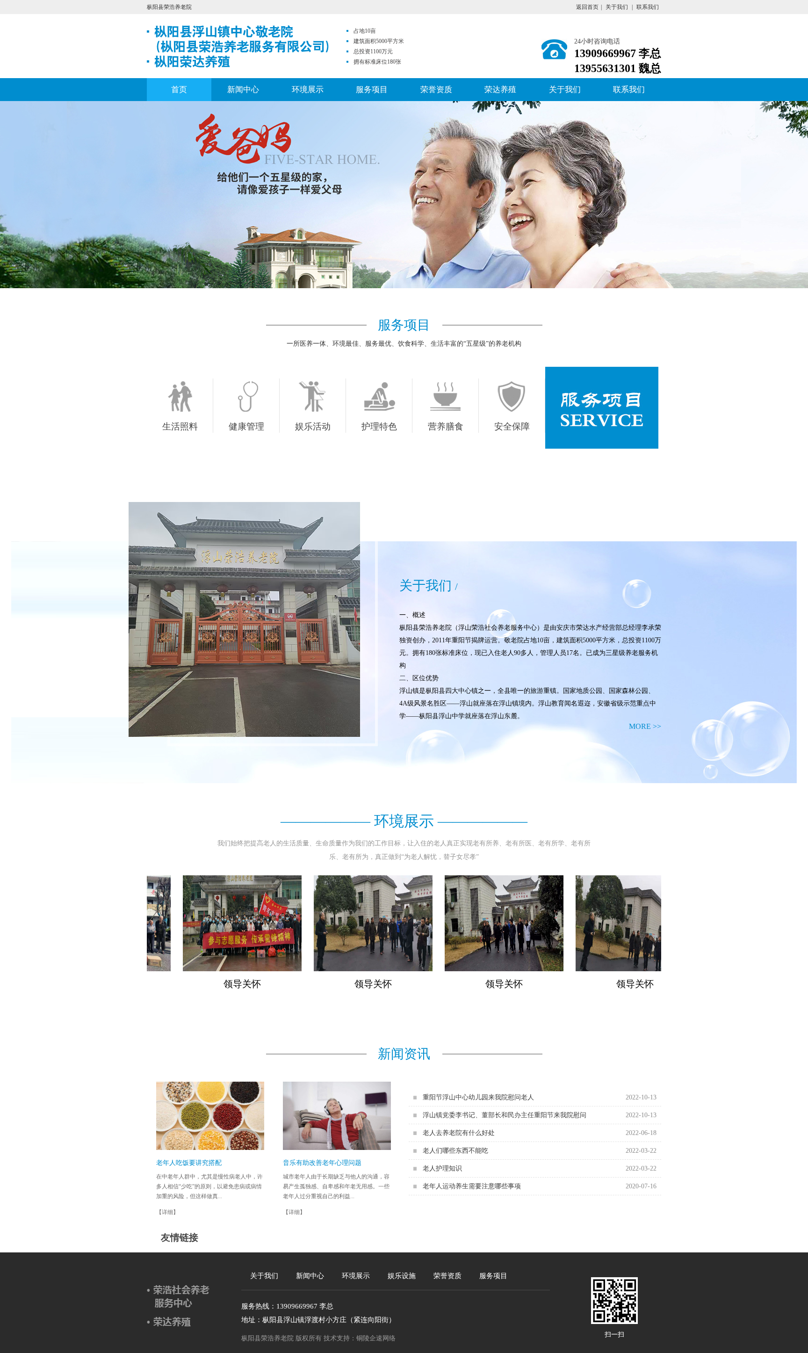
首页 (179, 89)
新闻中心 (243, 89)
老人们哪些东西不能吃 (455, 1150)
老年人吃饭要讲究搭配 (189, 1162)
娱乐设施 (402, 1276)
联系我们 (647, 7)
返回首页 (587, 7)
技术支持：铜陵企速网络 (360, 1338)
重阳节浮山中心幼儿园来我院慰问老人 (478, 1097)
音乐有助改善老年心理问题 (322, 1162)
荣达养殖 (500, 89)
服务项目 (372, 89)
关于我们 (617, 7)
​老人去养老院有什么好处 (459, 1132)
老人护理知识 (442, 1168)
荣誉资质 (436, 89)
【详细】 (167, 1212)
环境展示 (308, 89)
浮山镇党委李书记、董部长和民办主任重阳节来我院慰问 (504, 1115)
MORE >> (645, 726)
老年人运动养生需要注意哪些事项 (472, 1186)
